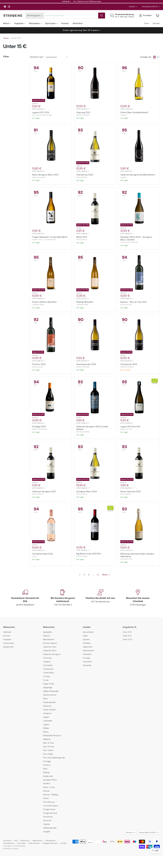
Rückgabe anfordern (50, 843)
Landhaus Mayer (38, 304)
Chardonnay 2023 (84, 174)
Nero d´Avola (48, 746)
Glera (45, 698)
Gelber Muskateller (51, 691)
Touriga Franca (49, 809)
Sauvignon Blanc (50, 780)
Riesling (46, 772)
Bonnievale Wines (82, 432)
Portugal (86, 658)
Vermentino (48, 816)
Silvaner (46, 791)
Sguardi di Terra (126, 429)
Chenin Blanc (48, 672)
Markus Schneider (83, 115)
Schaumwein (8, 643)
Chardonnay (48, 669)
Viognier (46, 824)
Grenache (47, 706)
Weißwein (7, 632)
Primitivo (47, 765)
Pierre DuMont (81, 177)
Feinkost (65, 23)
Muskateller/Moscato (52, 735)
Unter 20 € (127, 639)
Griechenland (88, 650)
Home (6, 38)
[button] (146, 15)
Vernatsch (47, 820)
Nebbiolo (47, 739)
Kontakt (156, 23)
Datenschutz (25, 840)
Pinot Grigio (48, 754)
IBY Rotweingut (82, 556)
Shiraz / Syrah (49, 787)
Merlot (46, 732)
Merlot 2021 (81, 237)
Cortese (46, 676)
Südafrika (87, 643)
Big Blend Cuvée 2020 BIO (88, 553)
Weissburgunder (50, 828)
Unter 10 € (127, 632)
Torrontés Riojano (50, 805)
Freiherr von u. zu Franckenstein (44, 239)
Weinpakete (34, 23)
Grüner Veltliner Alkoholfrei (44, 302)
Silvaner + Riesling (50, 794)
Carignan (47, 661)
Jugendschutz (37, 840)
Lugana (46, 724)
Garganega (47, 687)
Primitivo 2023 (39, 364)
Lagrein (46, 717)
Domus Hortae (125, 304)
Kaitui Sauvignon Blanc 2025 (45, 174)
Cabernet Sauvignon (51, 654)
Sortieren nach (36, 57)
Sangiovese (48, 776)
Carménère (47, 665)
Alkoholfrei (77, 23)
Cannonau (47, 658)
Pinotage (47, 761)
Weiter (105, 574)
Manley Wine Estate (39, 429)
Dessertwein (8, 647)
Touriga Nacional (50, 813)
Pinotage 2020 (39, 426)
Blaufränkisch (48, 639)
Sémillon (46, 783)
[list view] (158, 57)
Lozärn (34, 556)
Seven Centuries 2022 (130, 491)
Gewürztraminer (50, 695)
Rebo (45, 768)
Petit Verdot (48, 750)
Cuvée (46, 680)
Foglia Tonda (48, 684)
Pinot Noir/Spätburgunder (54, 757)
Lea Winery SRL (126, 559)
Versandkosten (8, 843)
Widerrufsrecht (34, 843)
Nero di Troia (48, 743)
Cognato (123, 115)
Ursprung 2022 (83, 112)
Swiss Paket (21, 843)
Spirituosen (50, 23)
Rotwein (6, 635)
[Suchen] (101, 15)
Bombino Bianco (50, 643)
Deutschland (150, 6)
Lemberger (47, 720)
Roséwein (7, 639)
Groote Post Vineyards (129, 242)
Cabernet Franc (49, 647)
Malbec (46, 728)
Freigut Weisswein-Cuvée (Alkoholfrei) (49, 237)
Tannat (46, 798)
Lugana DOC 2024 (40, 112)
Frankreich (87, 654)
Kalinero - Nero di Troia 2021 (133, 302)
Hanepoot (47, 713)
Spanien (86, 639)
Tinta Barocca (49, 802)
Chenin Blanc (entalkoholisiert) (134, 112)
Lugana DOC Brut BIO (130, 426)
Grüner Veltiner (49, 709)
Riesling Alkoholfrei (84, 302)
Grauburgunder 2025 (86, 364)
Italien (85, 635)
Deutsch (132, 6)
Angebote (19, 23)
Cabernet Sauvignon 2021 (44, 491)
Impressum (7, 840)
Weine (6, 23)
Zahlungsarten (50, 840)
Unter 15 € (127, 635)
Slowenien (87, 665)
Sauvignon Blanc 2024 (86, 491)
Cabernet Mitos (49, 650)
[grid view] (154, 57)
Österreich (87, 661)
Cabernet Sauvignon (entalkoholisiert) (137, 174)
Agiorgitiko (47, 632)
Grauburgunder (49, 702)
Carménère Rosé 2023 (42, 553)
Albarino (46, 635)
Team (146, 23)
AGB (15, 840)
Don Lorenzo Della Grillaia (42, 115)
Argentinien (87, 647)
